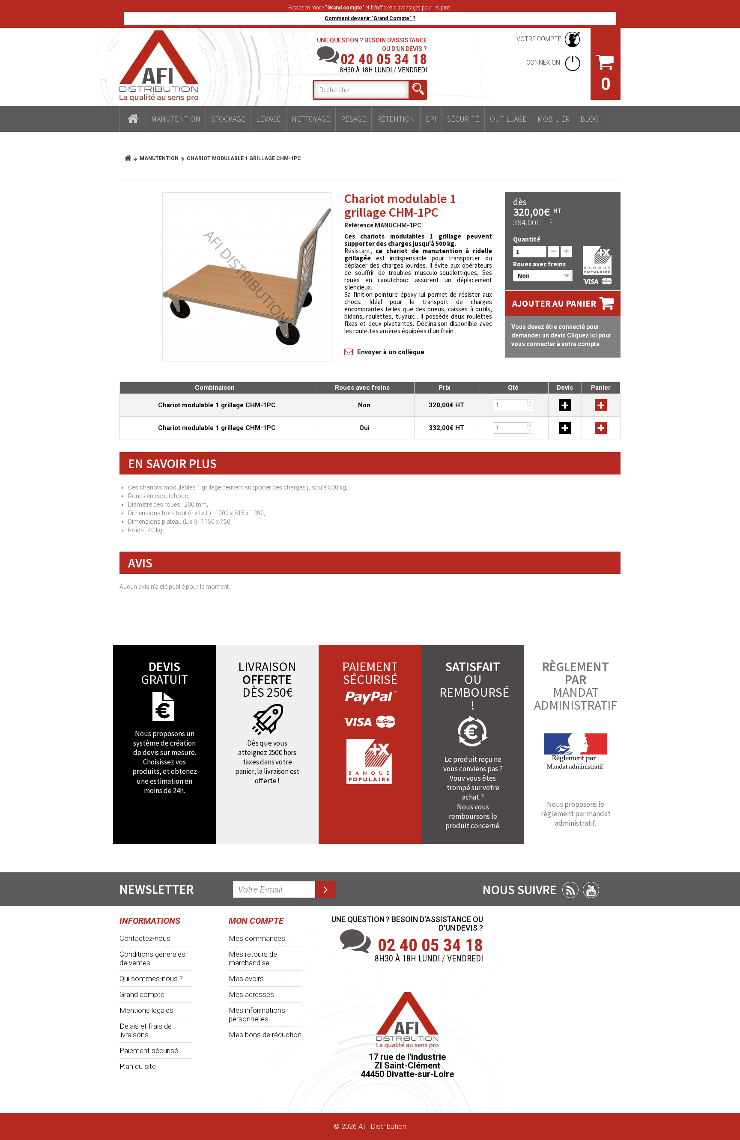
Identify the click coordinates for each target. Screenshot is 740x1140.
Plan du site (137, 1066)
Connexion (543, 62)
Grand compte (141, 994)
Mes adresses (251, 994)
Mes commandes (257, 938)
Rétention (396, 119)
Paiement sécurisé (148, 1050)
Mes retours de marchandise (253, 958)
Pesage (353, 119)
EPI (431, 119)
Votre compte (538, 39)
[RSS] (570, 890)
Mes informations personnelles (257, 1014)
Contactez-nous (144, 938)
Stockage (228, 119)
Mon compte (256, 921)
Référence (358, 225)
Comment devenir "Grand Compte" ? (370, 18)
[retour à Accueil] (131, 158)
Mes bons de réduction (265, 1034)
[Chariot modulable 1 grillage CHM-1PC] (247, 277)
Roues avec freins (540, 264)
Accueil (133, 119)
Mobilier (553, 119)
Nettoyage (311, 119)
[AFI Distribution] (158, 65)
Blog (589, 119)
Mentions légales (146, 1010)
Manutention (175, 119)
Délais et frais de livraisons (145, 1030)
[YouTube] (591, 890)
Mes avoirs (246, 978)
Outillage (508, 119)
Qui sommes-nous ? (151, 978)
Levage (268, 119)
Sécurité (463, 119)
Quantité (526, 239)
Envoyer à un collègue (390, 352)
